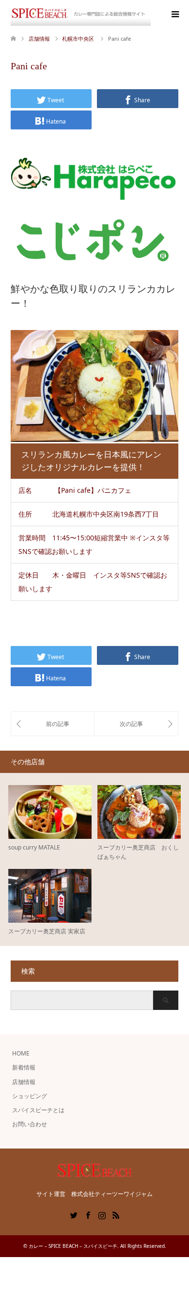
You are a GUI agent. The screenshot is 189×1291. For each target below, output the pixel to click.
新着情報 (23, 1067)
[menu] (174, 14)
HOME (21, 1053)
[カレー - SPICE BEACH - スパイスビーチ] (81, 14)
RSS (115, 1214)
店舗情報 (23, 1082)
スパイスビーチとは (38, 1110)
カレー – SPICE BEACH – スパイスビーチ (73, 1246)
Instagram (101, 1214)
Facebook (87, 1214)
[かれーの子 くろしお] (136, 723)
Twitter (73, 1214)
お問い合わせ (29, 1124)
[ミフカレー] (52, 723)
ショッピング (29, 1096)
